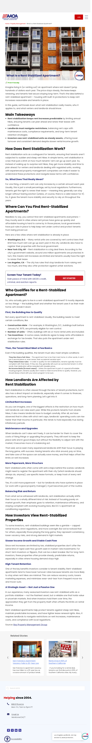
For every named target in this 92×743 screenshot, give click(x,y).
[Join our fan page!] (8, 730)
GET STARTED (69, 278)
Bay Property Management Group (30, 624)
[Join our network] (16, 730)
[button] (8, 657)
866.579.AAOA (17, 704)
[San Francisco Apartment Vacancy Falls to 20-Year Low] (27, 649)
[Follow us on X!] (12, 730)
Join (79, 17)
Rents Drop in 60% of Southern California (58, 662)
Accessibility (16, 739)
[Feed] (20, 730)
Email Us (15, 714)
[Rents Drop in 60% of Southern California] (63, 649)
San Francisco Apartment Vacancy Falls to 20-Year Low (26, 662)
